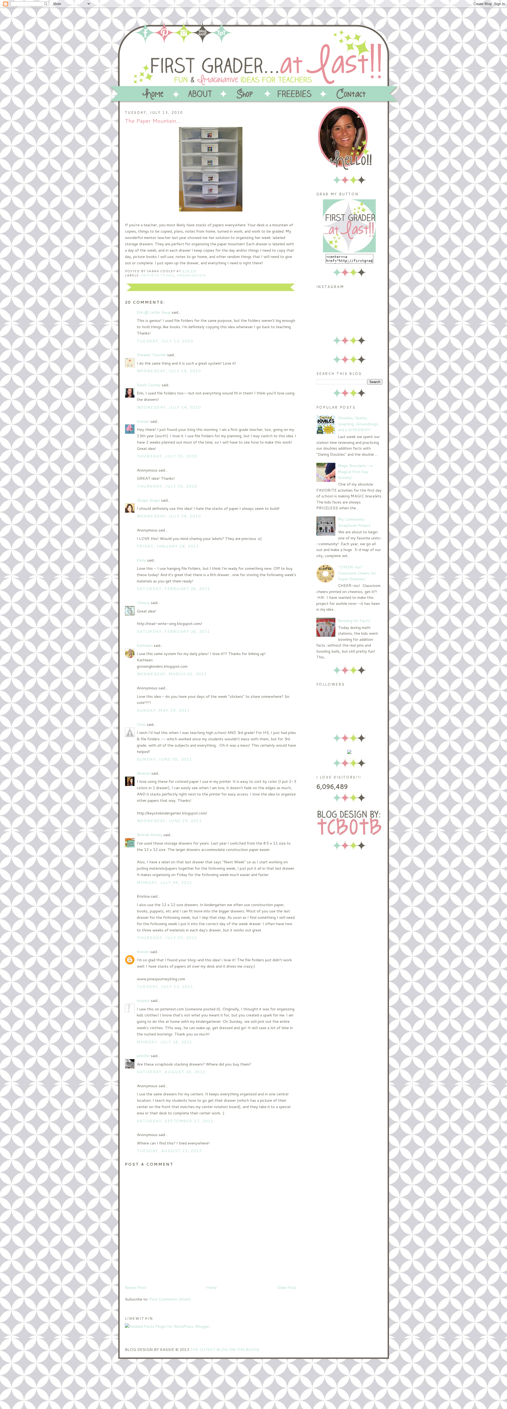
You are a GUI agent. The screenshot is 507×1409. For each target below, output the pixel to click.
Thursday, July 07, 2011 (167, 937)
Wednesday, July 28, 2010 (169, 516)
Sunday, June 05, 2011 (164, 759)
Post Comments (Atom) (170, 1299)
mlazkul (143, 1000)
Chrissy (143, 602)
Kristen (143, 421)
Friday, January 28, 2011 (168, 546)
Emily (141, 560)
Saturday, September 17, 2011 (175, 1121)
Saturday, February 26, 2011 (173, 588)
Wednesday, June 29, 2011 (169, 820)
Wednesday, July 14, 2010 (169, 371)
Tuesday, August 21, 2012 (169, 1150)
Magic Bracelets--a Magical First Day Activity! (355, 471)
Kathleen (145, 645)
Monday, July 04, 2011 (164, 882)
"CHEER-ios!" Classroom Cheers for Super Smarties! (357, 573)
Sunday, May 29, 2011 (163, 710)
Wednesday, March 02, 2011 (172, 674)
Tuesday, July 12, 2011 (165, 986)
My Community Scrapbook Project (354, 522)
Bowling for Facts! (354, 620)
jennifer (143, 1055)
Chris (141, 724)
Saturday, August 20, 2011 (171, 1072)
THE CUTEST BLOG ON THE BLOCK (224, 1349)
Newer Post (135, 1287)
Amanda (143, 773)
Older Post (287, 1287)
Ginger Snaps (148, 500)
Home (211, 1287)
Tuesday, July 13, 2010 (165, 341)
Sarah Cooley (149, 385)
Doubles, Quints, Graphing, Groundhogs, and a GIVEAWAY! (358, 423)
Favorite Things (158, 275)
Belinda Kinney (149, 834)
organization (191, 275)
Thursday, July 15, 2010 (167, 456)
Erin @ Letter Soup (154, 312)
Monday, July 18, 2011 (164, 1042)
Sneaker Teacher (151, 354)
